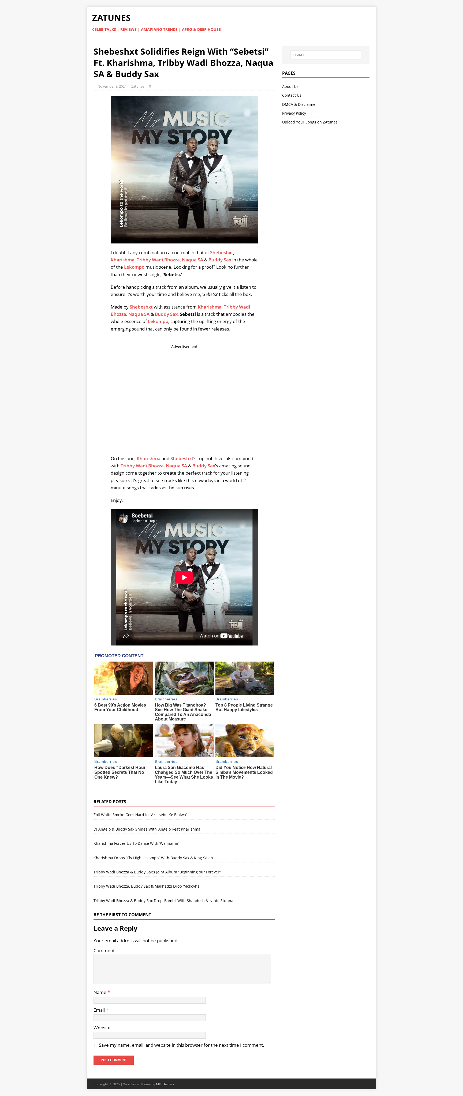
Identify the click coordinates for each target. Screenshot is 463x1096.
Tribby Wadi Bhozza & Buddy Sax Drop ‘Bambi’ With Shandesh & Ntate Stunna (163, 900)
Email (100, 1010)
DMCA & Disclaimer (299, 104)
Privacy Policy (294, 113)
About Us (290, 86)
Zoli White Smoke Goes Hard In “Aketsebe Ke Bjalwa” (140, 814)
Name (100, 992)
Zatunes (137, 86)
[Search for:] (325, 54)
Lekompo (134, 267)
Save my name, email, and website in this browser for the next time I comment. (181, 1045)
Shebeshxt (221, 252)
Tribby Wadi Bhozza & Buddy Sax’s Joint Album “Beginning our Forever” (157, 871)
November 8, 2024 (112, 86)
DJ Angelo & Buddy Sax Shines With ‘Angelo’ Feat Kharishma (147, 829)
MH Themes (165, 1084)
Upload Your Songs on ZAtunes (310, 122)
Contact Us (291, 95)
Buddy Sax (219, 260)
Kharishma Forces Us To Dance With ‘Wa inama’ (136, 843)
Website (102, 1027)
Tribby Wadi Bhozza (158, 260)
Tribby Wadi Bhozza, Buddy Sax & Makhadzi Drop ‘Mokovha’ (147, 886)
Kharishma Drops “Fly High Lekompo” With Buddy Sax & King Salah (153, 857)
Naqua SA (192, 260)
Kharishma (123, 260)
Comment (104, 950)
